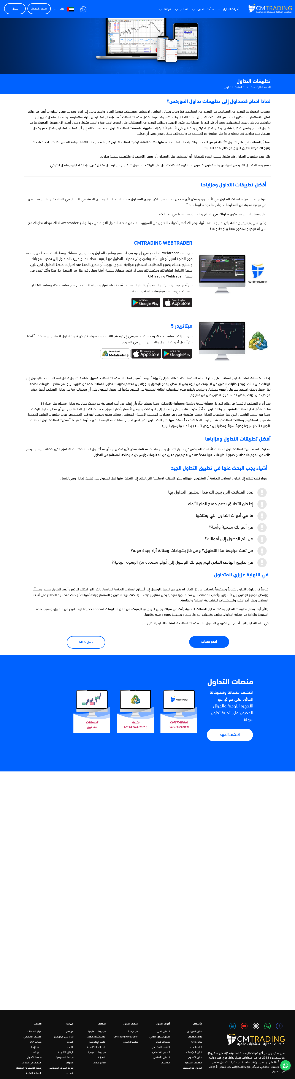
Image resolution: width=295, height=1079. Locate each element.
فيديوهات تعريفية (97, 1052)
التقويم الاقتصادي (161, 1047)
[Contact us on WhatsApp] (285, 1065)
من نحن (69, 1031)
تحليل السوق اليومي (159, 1037)
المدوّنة (102, 1057)
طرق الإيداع (35, 1047)
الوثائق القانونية (65, 1052)
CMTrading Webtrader (126, 1037)
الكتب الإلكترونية (97, 1042)
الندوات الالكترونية (96, 1047)
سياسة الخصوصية (64, 1057)
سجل (15, 8)
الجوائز (70, 1042)
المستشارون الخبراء (96, 1037)
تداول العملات (195, 1037)
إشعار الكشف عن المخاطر (28, 1068)
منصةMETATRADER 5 (135, 725)
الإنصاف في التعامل (31, 1062)
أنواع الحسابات (34, 1031)
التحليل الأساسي (161, 1057)
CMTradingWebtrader (179, 725)
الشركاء (69, 1062)
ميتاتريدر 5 (133, 1031)
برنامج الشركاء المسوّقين (61, 1068)
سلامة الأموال (34, 1057)
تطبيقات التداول (130, 1042)
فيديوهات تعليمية (97, 1031)
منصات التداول (230, 682)
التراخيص (69, 1047)
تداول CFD (196, 1042)
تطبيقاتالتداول (92, 725)
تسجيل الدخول (39, 8)
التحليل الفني (163, 1031)
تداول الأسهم (195, 1057)
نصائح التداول (99, 1062)
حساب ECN (35, 1042)
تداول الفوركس (194, 1031)
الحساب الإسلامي (32, 1037)
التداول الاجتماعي (161, 1052)
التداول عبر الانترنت (192, 1068)
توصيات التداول (162, 1042)
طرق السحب (35, 1052)
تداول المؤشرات (194, 1052)
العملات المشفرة (193, 1062)
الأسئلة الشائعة (33, 1073)
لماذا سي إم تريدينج (63, 1037)
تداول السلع (196, 1047)
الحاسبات (165, 1062)
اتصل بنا (69, 1073)
